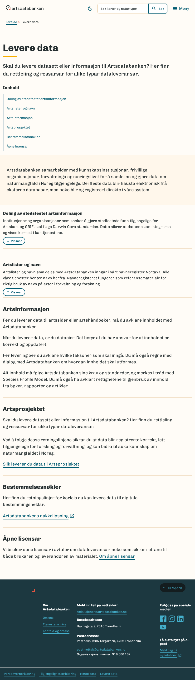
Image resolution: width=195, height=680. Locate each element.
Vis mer (16, 241)
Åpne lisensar (17, 146)
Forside (11, 22)
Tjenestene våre (54, 624)
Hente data (88, 673)
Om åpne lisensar (117, 556)
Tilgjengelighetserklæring (57, 673)
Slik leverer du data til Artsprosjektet (41, 464)
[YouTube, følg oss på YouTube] (163, 627)
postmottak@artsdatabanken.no (101, 649)
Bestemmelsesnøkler (23, 137)
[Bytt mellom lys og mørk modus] (90, 8)
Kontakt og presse (56, 631)
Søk (161, 8)
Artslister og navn (21, 108)
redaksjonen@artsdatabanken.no (102, 611)
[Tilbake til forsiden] (24, 8)
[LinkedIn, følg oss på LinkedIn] (180, 618)
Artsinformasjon (20, 118)
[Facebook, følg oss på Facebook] (163, 618)
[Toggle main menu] (180, 8)
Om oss (48, 617)
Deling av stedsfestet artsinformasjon (36, 99)
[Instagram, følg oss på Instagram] (171, 618)
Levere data (108, 673)
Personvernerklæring (19, 673)
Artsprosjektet (18, 127)
